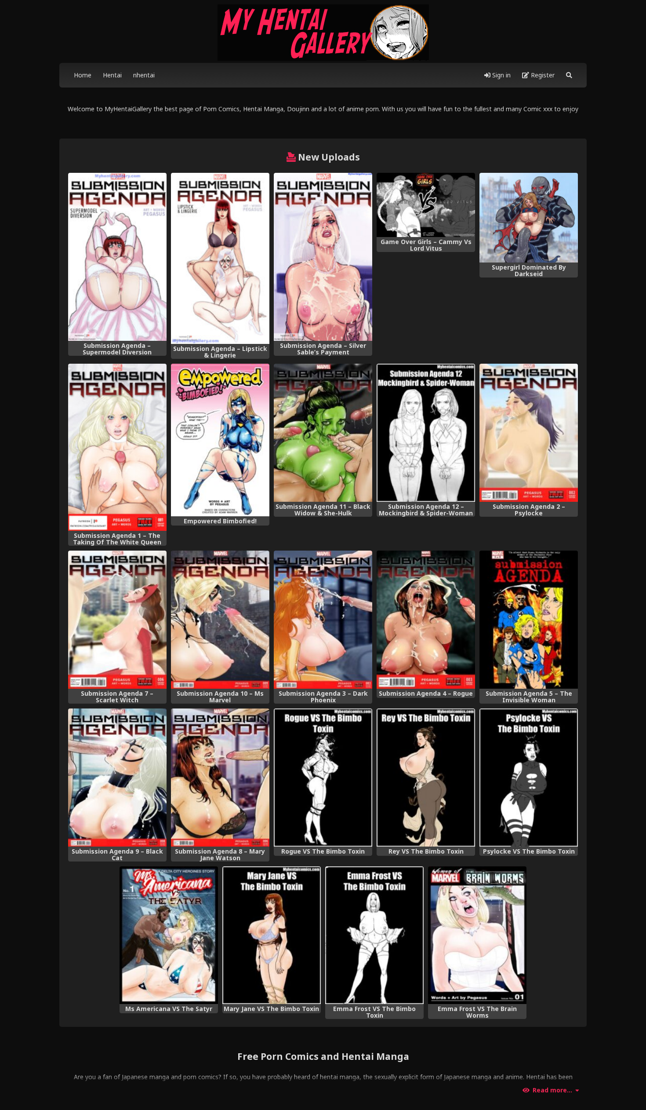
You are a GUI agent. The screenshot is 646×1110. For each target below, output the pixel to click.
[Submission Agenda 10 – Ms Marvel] (220, 620)
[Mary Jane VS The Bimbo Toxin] (271, 935)
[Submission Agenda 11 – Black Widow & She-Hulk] (323, 433)
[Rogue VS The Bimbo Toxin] (323, 777)
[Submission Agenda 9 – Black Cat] (117, 777)
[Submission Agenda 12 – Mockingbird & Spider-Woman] (426, 433)
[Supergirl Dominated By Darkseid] (528, 218)
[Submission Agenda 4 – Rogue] (426, 620)
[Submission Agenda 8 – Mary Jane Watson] (220, 777)
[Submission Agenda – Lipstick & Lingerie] (220, 258)
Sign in (500, 75)
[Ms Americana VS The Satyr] (169, 935)
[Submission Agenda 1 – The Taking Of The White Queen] (117, 447)
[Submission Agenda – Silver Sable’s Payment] (323, 257)
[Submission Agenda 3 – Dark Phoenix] (323, 620)
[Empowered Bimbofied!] (220, 440)
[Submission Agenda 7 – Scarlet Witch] (117, 620)
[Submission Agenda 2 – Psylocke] (528, 433)
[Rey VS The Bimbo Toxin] (426, 777)
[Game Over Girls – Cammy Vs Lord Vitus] (426, 205)
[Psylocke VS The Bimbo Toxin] (528, 777)
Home (82, 75)
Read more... (552, 1090)
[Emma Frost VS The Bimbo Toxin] (374, 935)
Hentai (112, 75)
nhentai (144, 75)
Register (542, 75)
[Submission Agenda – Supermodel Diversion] (117, 257)
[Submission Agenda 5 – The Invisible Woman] (528, 620)
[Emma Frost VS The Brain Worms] (477, 935)
